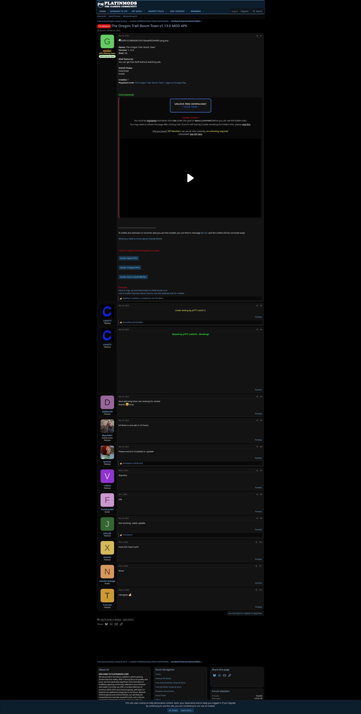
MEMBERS (196, 11)
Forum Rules (160, 695)
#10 (260, 542)
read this (246, 124)
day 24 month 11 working (111, 620)
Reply (259, 317)
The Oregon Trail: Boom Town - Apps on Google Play (160, 82)
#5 (261, 420)
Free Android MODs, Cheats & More (170, 682)
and (132, 322)
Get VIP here (196, 134)
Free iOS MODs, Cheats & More (168, 687)
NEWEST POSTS (156, 11)
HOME (102, 11)
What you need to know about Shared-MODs (140, 238)
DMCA (158, 699)
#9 (261, 518)
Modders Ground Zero (164, 691)
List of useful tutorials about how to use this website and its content (151, 293)
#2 (261, 305)
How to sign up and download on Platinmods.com (143, 290)
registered (152, 120)
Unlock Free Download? (191, 105)
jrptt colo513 (128, 620)
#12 (260, 590)
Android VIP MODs (163, 678)
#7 (261, 470)
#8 (261, 494)
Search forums (114, 16)
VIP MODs (137, 11)
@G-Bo (204, 232)
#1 (261, 36)
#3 (261, 329)
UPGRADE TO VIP (118, 11)
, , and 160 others (142, 298)
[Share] (257, 35)
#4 (261, 396)
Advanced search (130, 16)
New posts (101, 16)
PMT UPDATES (177, 11)
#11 (260, 566)
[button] (144, 11)
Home (158, 674)
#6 (261, 446)
